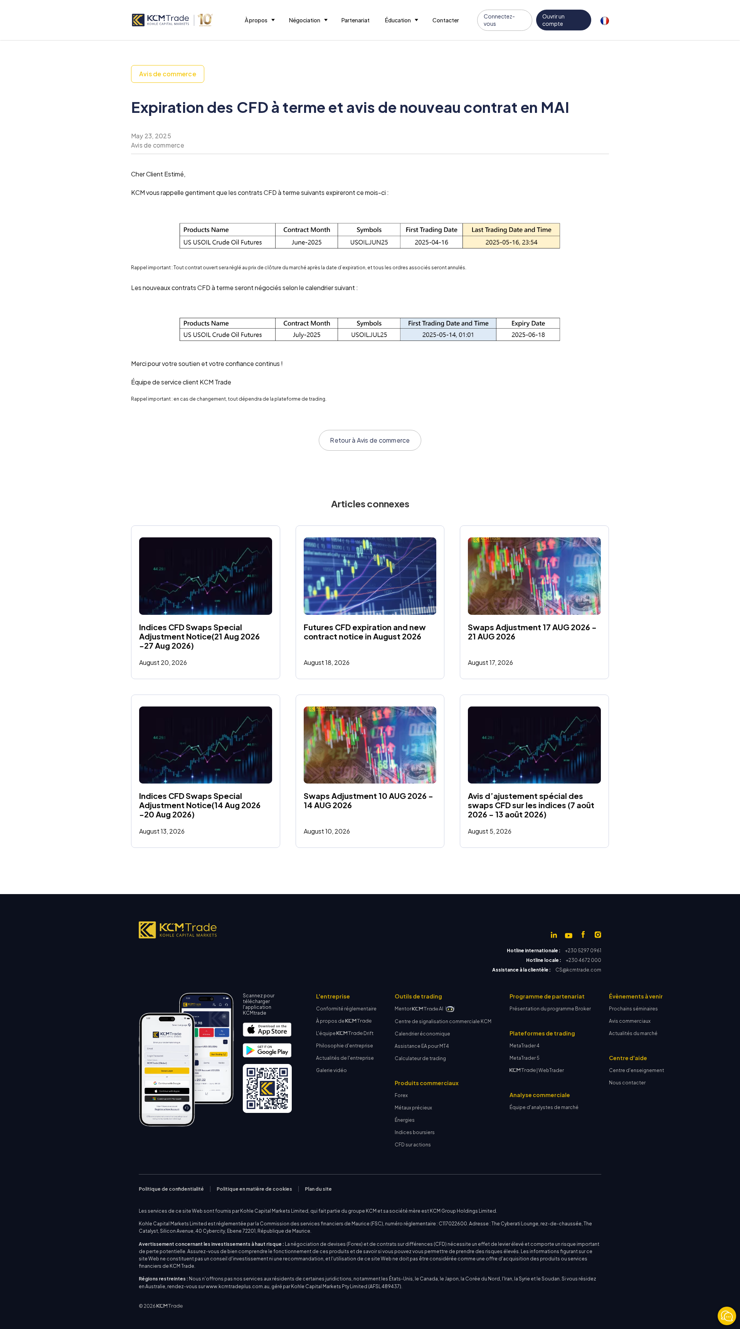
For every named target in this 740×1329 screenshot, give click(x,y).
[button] (259, 20)
